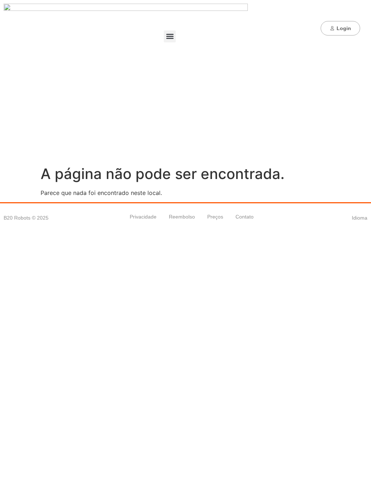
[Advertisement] (185, 111)
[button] (170, 36)
